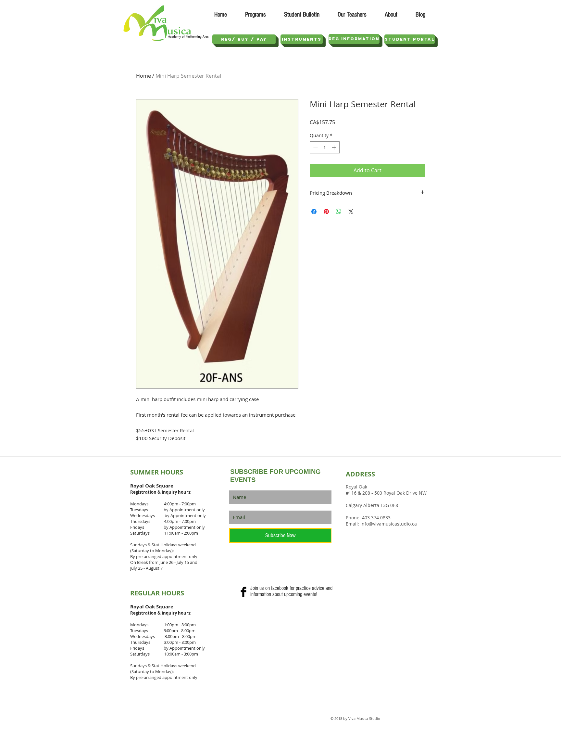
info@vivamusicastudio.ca (388, 524)
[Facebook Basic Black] (243, 592)
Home (143, 75)
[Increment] (334, 147)
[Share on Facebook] (314, 211)
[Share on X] (351, 211)
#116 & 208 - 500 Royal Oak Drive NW (387, 493)
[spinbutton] (324, 147)
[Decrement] (315, 147)
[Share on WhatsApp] (339, 211)
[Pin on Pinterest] (326, 211)
